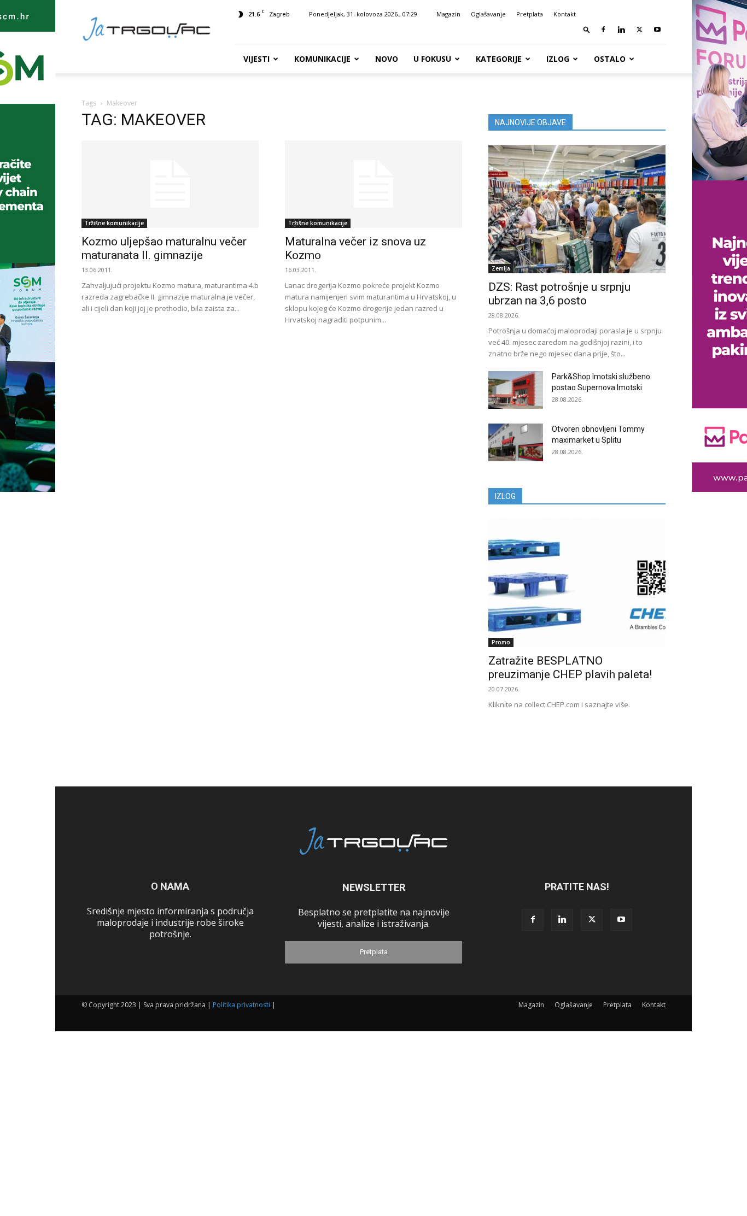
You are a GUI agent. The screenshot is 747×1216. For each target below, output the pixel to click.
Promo (501, 642)
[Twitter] (639, 29)
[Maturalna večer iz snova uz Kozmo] (373, 184)
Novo (386, 59)
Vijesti (256, 59)
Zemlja (501, 268)
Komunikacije (322, 59)
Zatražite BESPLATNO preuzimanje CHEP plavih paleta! (570, 667)
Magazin (448, 14)
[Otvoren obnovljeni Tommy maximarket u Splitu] (515, 442)
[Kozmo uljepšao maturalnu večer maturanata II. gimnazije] (170, 184)
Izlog (557, 59)
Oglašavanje (488, 14)
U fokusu (432, 59)
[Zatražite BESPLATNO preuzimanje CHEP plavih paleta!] (577, 583)
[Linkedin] (621, 29)
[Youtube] (657, 29)
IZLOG (505, 496)
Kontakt (564, 14)
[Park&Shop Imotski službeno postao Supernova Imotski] (515, 390)
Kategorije (499, 59)
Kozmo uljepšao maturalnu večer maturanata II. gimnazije (164, 248)
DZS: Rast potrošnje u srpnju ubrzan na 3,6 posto (559, 293)
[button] (587, 29)
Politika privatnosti (241, 1004)
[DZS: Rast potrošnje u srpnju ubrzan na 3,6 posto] (577, 209)
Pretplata (529, 14)
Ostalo (610, 59)
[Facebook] (603, 29)
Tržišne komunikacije (114, 223)
